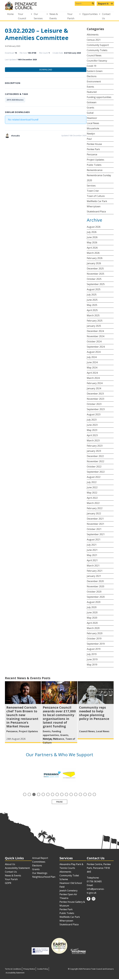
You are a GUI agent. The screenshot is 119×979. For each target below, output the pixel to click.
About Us (10, 864)
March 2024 (93, 378)
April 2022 (92, 497)
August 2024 (93, 351)
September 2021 (96, 534)
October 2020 (94, 591)
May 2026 (92, 242)
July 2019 (92, 654)
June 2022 (92, 487)
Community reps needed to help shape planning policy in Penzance (94, 713)
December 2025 (95, 268)
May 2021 (92, 555)
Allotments (93, 34)
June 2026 (92, 237)
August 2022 (93, 477)
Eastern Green (94, 71)
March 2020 (93, 628)
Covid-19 (91, 65)
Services (91, 185)
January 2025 (94, 325)
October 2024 (94, 341)
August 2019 (93, 649)
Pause (59, 802)
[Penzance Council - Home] (59, 5)
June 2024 (92, 362)
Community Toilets (97, 50)
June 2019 (92, 659)
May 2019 (92, 664)
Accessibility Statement (17, 868)
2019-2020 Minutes (15, 100)
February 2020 (94, 633)
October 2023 (94, 404)
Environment (94, 81)
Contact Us (106, 16)
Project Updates (95, 159)
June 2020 (92, 612)
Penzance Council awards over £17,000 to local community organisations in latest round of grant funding (59, 716)
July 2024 (92, 357)
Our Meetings (39, 873)
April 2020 (92, 622)
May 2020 (92, 617)
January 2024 (94, 388)
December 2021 (95, 518)
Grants (90, 107)
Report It (103, 3)
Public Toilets (94, 164)
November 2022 (95, 461)
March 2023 (93, 440)
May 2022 (92, 492)
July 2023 (92, 419)
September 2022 (96, 471)
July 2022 (92, 482)
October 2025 (94, 279)
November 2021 (95, 523)
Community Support (98, 45)
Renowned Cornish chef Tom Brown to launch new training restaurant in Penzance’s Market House (22, 716)
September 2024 (96, 346)
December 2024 (95, 331)
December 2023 (95, 393)
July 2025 (92, 294)
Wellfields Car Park (97, 201)
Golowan (91, 102)
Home (10, 14)
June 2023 (92, 424)
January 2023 (94, 451)
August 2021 (93, 539)
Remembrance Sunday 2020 (99, 178)
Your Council (22, 16)
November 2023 (95, 398)
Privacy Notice (29, 969)
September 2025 (96, 284)
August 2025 (93, 289)
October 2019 (94, 638)
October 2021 (94, 529)
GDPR (8, 883)
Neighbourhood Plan (43, 876)
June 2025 (92, 299)
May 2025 (92, 305)
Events (90, 86)
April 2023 (92, 435)
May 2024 (92, 367)
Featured (92, 92)
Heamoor (92, 118)
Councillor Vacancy (97, 60)
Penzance (92, 154)
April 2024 (92, 372)
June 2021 (92, 550)
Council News (94, 55)
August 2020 (93, 602)
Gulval (90, 112)
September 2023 (96, 409)
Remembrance (94, 170)
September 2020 (96, 596)
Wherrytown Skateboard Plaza (96, 209)
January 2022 (94, 513)
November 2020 (95, 586)
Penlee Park (93, 149)
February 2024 (94, 383)
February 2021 (94, 570)
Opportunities (90, 14)
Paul (89, 138)
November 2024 (95, 336)
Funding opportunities (99, 97)
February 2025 (94, 320)
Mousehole (93, 128)
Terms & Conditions (13, 969)
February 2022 (94, 508)
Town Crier (93, 190)
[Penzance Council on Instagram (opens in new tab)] (93, 899)
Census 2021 (94, 39)
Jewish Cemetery (68, 890)
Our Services (38, 16)
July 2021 (92, 544)
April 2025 (92, 310)
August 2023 (93, 414)
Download (45, 69)
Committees (38, 861)
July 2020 (92, 607)
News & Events (53, 16)
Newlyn (91, 133)
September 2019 (96, 643)
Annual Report (40, 858)
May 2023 (92, 430)
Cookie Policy (42, 969)
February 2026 (94, 258)
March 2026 (93, 252)
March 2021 (93, 565)
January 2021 (94, 576)
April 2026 (92, 247)
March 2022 (93, 503)
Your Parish (70, 16)
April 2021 (92, 560)
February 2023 (94, 445)
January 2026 (94, 263)
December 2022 (95, 456)
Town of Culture (96, 196)
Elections (92, 76)
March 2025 (93, 315)
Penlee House (94, 144)
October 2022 (94, 466)
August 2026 (93, 226)
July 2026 (92, 232)
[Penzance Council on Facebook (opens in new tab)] (88, 899)
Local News (93, 123)
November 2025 (95, 273)
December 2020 (95, 581)
